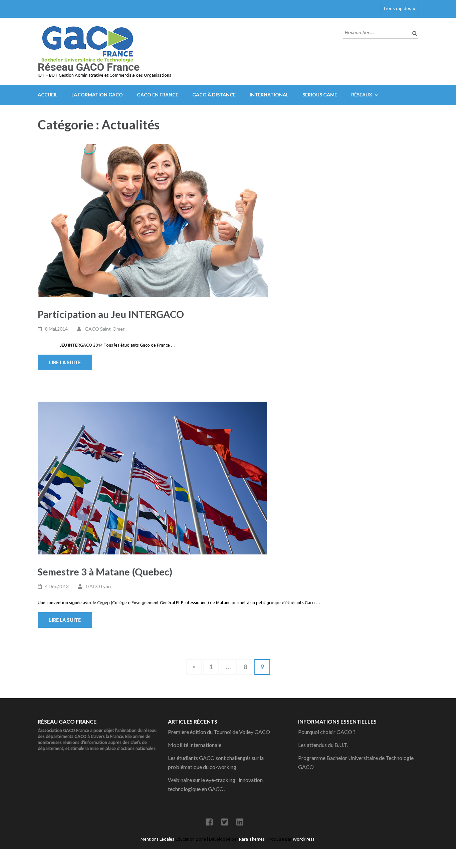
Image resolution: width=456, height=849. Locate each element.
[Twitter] (224, 823)
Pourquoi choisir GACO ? (327, 732)
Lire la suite (65, 362)
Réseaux (361, 94)
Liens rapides (397, 8)
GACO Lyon (98, 586)
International (269, 94)
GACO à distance (214, 94)
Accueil (47, 94)
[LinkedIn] (239, 823)
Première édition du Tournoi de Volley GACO (219, 732)
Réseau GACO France (89, 67)
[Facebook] (209, 823)
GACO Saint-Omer (105, 329)
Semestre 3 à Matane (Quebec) (105, 571)
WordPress (303, 839)
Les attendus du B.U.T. (323, 745)
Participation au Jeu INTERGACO (111, 314)
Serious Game (319, 94)
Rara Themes (252, 839)
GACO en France (157, 94)
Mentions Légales (158, 839)
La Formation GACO (97, 94)
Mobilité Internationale (194, 745)
